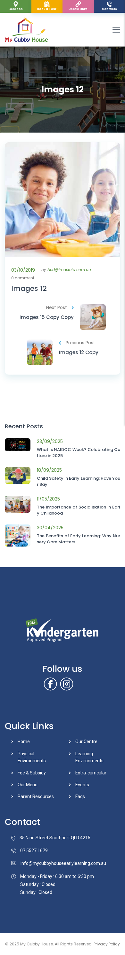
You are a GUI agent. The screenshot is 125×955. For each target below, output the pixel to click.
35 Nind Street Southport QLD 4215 (55, 837)
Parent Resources (36, 796)
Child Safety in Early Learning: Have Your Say (78, 481)
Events (82, 784)
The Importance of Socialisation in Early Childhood (78, 510)
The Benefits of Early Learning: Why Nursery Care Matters (78, 539)
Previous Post (80, 342)
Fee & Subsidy (32, 772)
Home (24, 741)
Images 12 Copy (78, 352)
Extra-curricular (90, 772)
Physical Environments (32, 757)
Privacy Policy (107, 944)
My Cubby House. (37, 944)
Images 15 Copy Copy (47, 317)
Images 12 (29, 288)
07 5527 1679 (34, 850)
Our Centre (86, 741)
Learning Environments (89, 757)
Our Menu (28, 784)
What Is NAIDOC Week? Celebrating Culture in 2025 (78, 452)
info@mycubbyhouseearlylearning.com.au (63, 863)
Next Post (56, 307)
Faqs (80, 796)
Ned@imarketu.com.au (69, 269)
